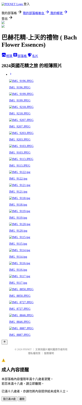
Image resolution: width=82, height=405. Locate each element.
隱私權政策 (34, 353)
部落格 (22, 56)
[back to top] (5, 342)
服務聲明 (49, 353)
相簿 (9, 56)
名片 (35, 56)
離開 (21, 399)
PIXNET (27, 349)
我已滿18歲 (9, 399)
